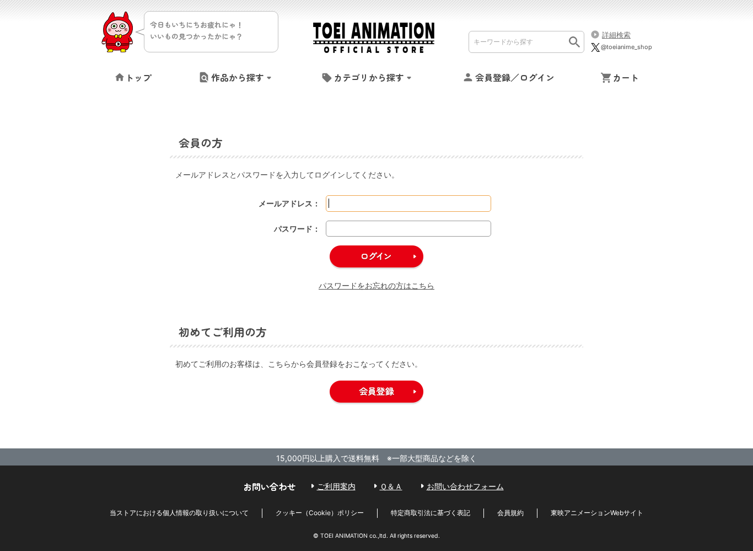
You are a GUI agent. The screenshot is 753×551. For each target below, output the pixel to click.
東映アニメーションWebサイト (597, 513)
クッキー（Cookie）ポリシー (320, 513)
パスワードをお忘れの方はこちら (376, 285)
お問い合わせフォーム (465, 486)
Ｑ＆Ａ (391, 486)
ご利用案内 (336, 486)
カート (625, 77)
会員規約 (510, 513)
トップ (138, 77)
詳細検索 (616, 34)
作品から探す (237, 77)
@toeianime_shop (626, 47)
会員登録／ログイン (515, 77)
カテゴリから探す (369, 77)
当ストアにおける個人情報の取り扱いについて (179, 513)
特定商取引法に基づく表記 (430, 513)
